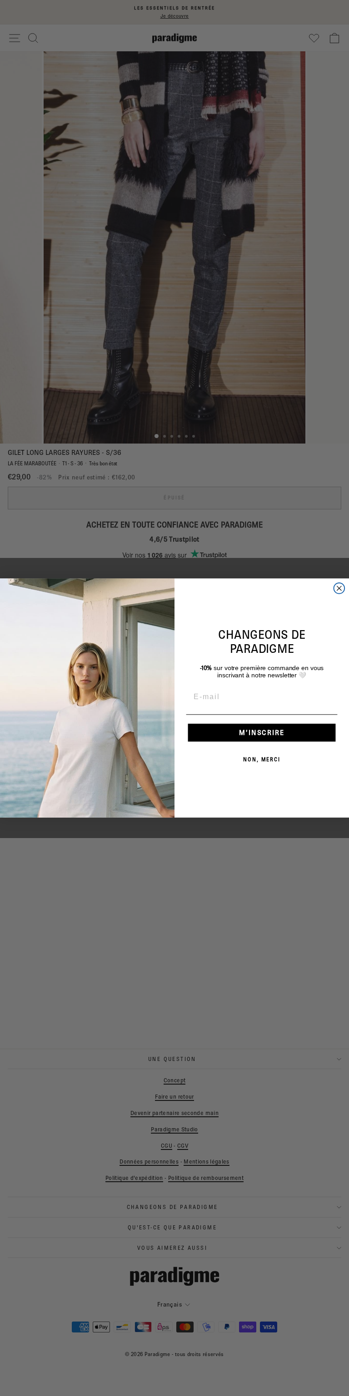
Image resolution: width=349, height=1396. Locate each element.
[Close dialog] (339, 588)
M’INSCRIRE (261, 732)
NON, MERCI (261, 759)
